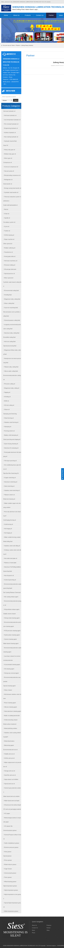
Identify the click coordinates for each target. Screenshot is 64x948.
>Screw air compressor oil (10, 166)
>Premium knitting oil (9, 265)
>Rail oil (5, 209)
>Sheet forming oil (8, 418)
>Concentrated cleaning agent (11, 664)
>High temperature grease (10, 890)
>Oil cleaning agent (8, 668)
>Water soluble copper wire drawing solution (11, 505)
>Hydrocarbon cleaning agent (11, 635)
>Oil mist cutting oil (8, 405)
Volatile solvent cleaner (9, 613)
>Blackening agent (8, 745)
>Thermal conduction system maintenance (12, 198)
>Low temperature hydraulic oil (11, 119)
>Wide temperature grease (10, 911)
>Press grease (7, 860)
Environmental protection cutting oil (12, 377)
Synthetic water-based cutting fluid (12, 284)
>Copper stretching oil (9, 477)
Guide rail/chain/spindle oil (10, 205)
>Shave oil (6, 409)
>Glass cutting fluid (8, 303)
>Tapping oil (6, 392)
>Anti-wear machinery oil (10, 260)
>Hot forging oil (7, 528)
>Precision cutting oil (9, 383)
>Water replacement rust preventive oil (12, 764)
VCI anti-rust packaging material (12, 809)
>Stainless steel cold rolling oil (11, 545)
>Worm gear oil (7, 158)
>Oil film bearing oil (8, 235)
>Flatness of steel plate (9, 562)
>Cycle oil (6, 226)
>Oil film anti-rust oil (8, 758)
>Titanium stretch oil (9, 494)
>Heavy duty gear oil (9, 149)
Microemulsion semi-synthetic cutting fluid (12, 314)
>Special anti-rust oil (9, 783)
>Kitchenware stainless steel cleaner (12, 696)
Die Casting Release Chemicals (12, 592)
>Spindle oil (6, 218)
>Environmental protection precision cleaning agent (12, 624)
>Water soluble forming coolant (11, 537)
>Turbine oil (6, 230)
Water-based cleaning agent (10, 643)
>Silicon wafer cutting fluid (10, 371)
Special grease (7, 856)
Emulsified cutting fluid (9, 337)
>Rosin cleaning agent (9, 702)
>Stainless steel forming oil (10, 422)
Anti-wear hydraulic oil (9, 111)
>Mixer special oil (8, 278)
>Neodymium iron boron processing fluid (12, 360)
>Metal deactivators (8, 741)
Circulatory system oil (9, 222)
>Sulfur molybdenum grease (11, 843)
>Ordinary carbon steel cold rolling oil (12, 552)
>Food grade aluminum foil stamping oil (12, 454)
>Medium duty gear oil (9, 154)
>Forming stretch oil (8, 431)
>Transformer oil (8, 252)
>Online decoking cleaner (10, 720)
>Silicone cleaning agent (10, 707)
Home (6, 15)
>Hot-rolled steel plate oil (10, 558)
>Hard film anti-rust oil (9, 775)
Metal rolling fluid (7, 541)
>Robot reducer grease (9, 864)
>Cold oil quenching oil (9, 579)
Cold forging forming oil (9, 520)
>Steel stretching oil (8, 486)
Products (28, 15)
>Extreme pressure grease (10, 847)
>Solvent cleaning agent (10, 639)
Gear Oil (5, 145)
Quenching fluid (7, 571)
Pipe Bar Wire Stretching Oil (10, 473)
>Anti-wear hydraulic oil (9, 115)
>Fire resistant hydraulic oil (10, 124)
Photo (33, 932)
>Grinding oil (6, 396)
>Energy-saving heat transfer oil (12, 188)
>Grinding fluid (7, 294)
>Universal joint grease (9, 873)
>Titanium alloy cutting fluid (10, 367)
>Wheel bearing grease (9, 881)
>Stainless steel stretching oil (11, 490)
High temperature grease (10, 886)
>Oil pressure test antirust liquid (12, 805)
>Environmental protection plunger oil (12, 603)
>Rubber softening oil (9, 248)
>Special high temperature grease (12, 905)
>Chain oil (6, 213)
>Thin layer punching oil (9, 460)
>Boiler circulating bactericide (11, 715)
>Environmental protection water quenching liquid (12, 586)
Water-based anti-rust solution (11, 796)
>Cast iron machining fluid (10, 307)
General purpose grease (9, 830)
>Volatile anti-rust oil (8, 754)
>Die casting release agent (10, 596)
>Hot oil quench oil (8, 575)
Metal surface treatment (9, 724)
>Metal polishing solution (10, 728)
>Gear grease (7, 851)
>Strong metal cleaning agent (11, 618)
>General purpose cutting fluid (11, 320)
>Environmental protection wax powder (11, 679)
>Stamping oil (7, 426)
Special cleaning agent (9, 685)
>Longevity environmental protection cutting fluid (12, 326)
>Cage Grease (7, 868)
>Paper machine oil (8, 239)
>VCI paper (6, 813)
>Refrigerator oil (7, 179)
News (33, 930)
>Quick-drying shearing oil (10, 443)
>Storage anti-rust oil (9, 771)
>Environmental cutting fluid (11, 290)
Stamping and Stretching (10, 413)
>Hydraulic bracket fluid (9, 141)
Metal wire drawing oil (9, 499)
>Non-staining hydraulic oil (10, 136)
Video (48, 930)
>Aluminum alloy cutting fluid (11, 333)
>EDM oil (6, 401)
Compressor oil (7, 162)
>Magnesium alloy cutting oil (11, 388)
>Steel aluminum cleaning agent (12, 711)
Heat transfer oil (7, 184)
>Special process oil (9, 273)
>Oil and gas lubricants (9, 269)
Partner (51, 15)
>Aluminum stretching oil (10, 482)
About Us (16, 15)
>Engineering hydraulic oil (10, 128)
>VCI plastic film (8, 826)
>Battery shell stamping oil (10, 435)
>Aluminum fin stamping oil (10, 448)
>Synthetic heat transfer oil (10, 192)
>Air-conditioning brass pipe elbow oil (12, 467)
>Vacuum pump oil (8, 171)
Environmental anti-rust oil (10, 749)
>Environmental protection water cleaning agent (12, 650)
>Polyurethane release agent (11, 609)
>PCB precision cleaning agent (11, 630)
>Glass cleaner (7, 690)
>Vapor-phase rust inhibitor (10, 779)
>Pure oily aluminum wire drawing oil (12, 513)
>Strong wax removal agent (11, 673)
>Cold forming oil (8, 524)
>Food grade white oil (9, 256)
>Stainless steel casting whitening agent (12, 734)
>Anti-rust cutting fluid (9, 341)
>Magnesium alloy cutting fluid (11, 299)
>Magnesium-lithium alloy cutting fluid (12, 352)
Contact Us (39, 15)
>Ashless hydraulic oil (9, 132)
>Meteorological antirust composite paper (12, 820)
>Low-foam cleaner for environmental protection (11, 658)
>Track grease (7, 877)
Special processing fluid (9, 345)
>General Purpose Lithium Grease (12, 836)
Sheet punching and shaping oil (11, 439)
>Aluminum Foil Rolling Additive (12, 567)
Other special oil (7, 243)
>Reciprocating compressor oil (11, 175)
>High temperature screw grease (12, 896)
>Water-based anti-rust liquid (11, 800)
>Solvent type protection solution (12, 790)
